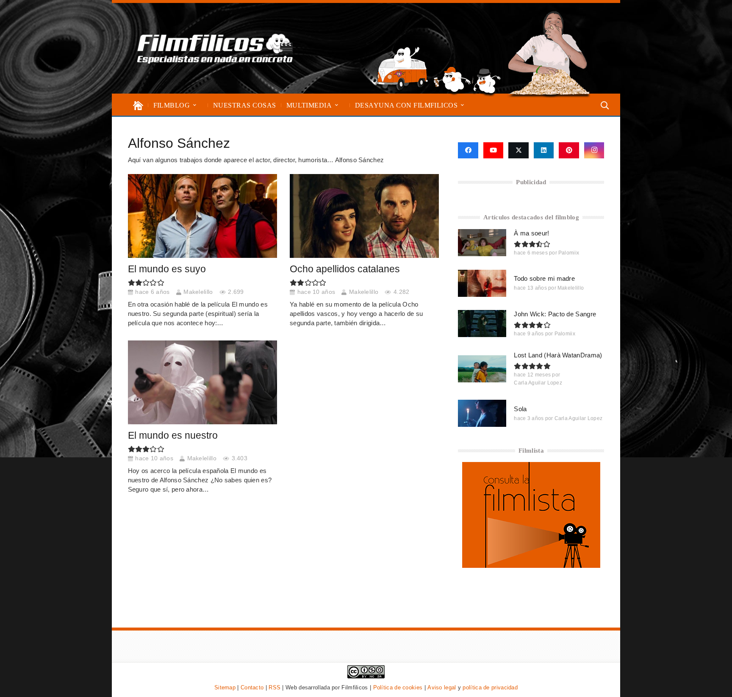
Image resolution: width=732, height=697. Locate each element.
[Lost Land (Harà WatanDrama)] (482, 368)
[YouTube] (493, 150)
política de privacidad (490, 687)
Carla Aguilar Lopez (538, 383)
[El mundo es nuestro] (202, 382)
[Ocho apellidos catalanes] (364, 216)
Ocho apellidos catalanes (345, 269)
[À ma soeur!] (482, 242)
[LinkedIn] (544, 150)
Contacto (252, 687)
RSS (274, 687)
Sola (520, 408)
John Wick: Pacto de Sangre (555, 314)
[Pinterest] (569, 150)
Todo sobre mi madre (544, 278)
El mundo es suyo (167, 269)
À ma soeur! (531, 233)
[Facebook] (468, 150)
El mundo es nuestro (173, 435)
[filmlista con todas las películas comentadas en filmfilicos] (531, 565)
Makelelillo (198, 292)
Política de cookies (398, 687)
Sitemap (225, 687)
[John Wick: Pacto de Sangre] (482, 323)
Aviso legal (441, 687)
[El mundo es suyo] (202, 216)
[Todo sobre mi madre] (482, 283)
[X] (518, 150)
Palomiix (568, 253)
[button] (194, 105)
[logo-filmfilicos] (215, 48)
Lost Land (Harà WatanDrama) (558, 355)
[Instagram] (594, 150)
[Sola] (482, 413)
